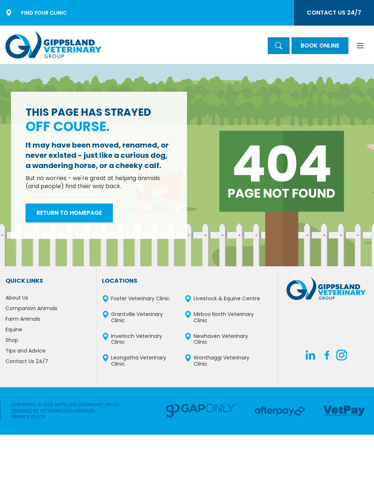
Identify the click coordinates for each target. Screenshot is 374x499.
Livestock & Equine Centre (227, 298)
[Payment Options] (201, 411)
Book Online (320, 45)
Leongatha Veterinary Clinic (138, 360)
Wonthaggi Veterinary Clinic (221, 360)
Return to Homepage (69, 213)
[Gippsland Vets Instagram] (341, 356)
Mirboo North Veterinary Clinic (224, 317)
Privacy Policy (28, 417)
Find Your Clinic (44, 12)
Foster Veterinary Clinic (140, 298)
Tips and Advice (25, 350)
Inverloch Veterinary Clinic (136, 339)
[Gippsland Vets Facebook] (327, 356)
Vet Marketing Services (67, 411)
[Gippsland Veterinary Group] (53, 44)
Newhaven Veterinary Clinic (221, 339)
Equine (13, 329)
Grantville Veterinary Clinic (137, 317)
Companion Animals (31, 308)
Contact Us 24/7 (334, 12)
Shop (11, 340)
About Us (16, 297)
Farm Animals (22, 318)
